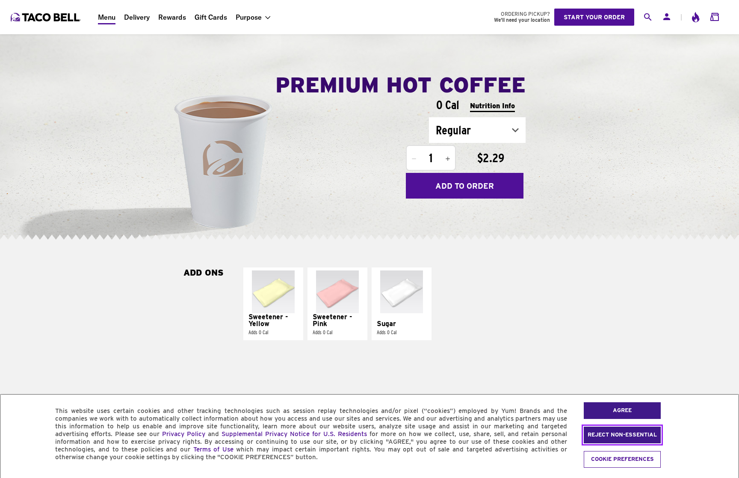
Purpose (249, 17)
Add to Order (464, 185)
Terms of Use (213, 449)
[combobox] (477, 130)
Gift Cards (211, 17)
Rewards (172, 17)
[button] (273, 303)
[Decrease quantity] (414, 159)
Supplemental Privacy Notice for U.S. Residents (294, 434)
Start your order (594, 17)
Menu (106, 17)
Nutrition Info (492, 106)
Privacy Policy (183, 434)
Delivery (137, 17)
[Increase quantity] (447, 159)
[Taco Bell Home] (47, 17)
